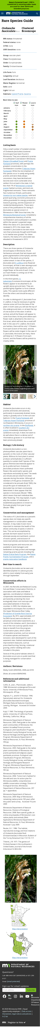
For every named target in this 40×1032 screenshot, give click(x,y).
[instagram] (15, 996)
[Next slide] (34, 368)
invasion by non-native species (15, 195)
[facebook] (4, 996)
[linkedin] (21, 996)
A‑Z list (5, 1016)
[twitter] (10, 997)
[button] (14, 396)
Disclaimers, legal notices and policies (16, 1014)
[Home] (15, 13)
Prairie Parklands (22, 418)
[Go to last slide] (5, 368)
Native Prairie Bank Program (14, 554)
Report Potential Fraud (18, 2)
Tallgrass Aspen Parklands (13, 420)
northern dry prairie (11, 425)
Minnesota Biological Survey (14, 215)
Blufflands (29, 425)
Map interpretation (20, 929)
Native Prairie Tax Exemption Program (19, 555)
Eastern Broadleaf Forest (14, 161)
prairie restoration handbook (15, 559)
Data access (26, 1011)
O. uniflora (19, 263)
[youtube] (27, 996)
